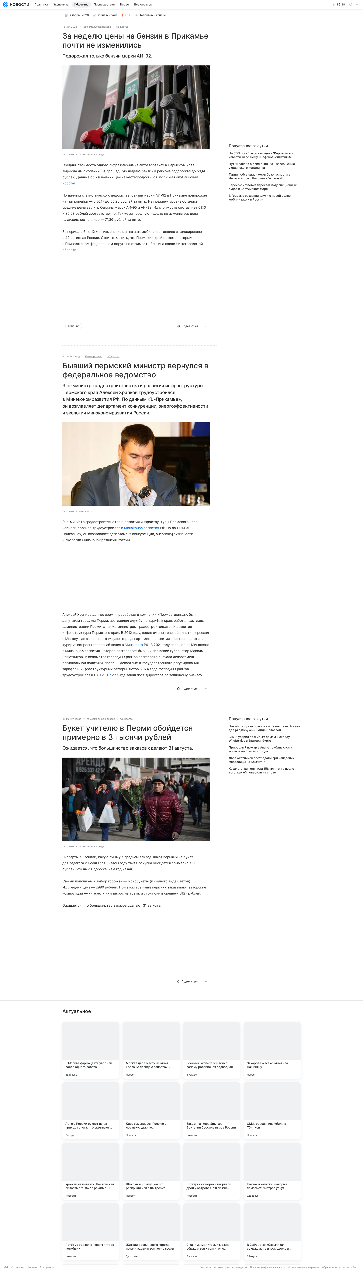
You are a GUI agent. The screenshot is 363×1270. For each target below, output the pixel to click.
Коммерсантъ (93, 356)
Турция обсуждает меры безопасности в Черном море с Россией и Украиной (259, 176)
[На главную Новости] (18, 4)
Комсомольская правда (96, 26)
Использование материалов (303, 1267)
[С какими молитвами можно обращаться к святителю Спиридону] (211, 1231)
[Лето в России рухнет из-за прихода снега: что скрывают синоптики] (90, 1110)
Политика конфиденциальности (267, 1267)
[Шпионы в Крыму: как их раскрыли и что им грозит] (151, 1171)
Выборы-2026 (79, 15)
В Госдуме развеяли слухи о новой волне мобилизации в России (260, 197)
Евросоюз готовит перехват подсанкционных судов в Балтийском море (263, 187)
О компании (17, 1267)
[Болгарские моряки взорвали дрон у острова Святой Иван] (211, 1171)
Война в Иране (107, 15)
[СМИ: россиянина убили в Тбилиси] (272, 1110)
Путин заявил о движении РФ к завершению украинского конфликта (262, 165)
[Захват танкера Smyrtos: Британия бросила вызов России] (211, 1110)
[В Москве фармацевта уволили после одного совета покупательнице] (90, 1050)
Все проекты (47, 1267)
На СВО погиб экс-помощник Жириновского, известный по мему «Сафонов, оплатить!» (262, 155)
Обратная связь (331, 1267)
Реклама (32, 1267)
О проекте (205, 1267)
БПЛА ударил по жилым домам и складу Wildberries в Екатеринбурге (259, 738)
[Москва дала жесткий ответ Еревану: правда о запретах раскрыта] (151, 1050)
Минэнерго (134, 645)
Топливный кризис (153, 15)
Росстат (68, 183)
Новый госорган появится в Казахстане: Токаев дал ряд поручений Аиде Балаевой (264, 728)
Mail (6, 1267)
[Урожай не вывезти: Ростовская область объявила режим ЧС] (90, 1171)
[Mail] (5, 4)
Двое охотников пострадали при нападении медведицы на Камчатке (262, 760)
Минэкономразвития (141, 528)
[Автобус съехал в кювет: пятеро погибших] (90, 1231)
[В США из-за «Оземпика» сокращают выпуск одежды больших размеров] (272, 1231)
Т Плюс (110, 675)
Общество (122, 26)
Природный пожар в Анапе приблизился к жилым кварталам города (260, 749)
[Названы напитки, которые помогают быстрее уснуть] (272, 1171)
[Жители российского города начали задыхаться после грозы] (151, 1231)
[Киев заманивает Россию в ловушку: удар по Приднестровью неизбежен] (151, 1110)
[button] (136, 107)
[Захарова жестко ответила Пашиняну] (272, 1050)
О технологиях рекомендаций (230, 1267)
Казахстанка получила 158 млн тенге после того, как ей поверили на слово (261, 770)
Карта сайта (349, 1267)
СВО (128, 15)
